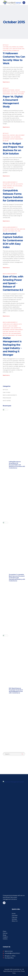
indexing (9, 185)
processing (18, 185)
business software (8, 90)
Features (14, 917)
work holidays (7, 50)
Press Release (7, 397)
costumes (6, 46)
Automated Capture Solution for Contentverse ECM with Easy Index (13, 240)
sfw (23, 48)
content (12, 135)
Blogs (4, 935)
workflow (10, 187)
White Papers (7, 400)
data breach (14, 324)
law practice (13, 331)
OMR (19, 230)
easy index (11, 230)
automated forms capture (11, 229)
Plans (4, 931)
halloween (12, 46)
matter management (15, 333)
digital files (14, 91)
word (4, 187)
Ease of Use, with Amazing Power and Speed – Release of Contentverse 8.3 (13, 283)
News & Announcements (10, 182)
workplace (15, 50)
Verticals (14, 919)
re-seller (6, 140)
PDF (14, 185)
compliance (6, 324)
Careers (5, 939)
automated (6, 184)
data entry (19, 184)
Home (13, 913)
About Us (14, 921)
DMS (17, 135)
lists (10, 48)
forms (5, 185)
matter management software (12, 335)
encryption (17, 327)
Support (5, 937)
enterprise (17, 137)
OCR (16, 230)
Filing (15, 93)
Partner (5, 933)
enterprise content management (13, 138)
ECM (12, 93)
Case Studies (6, 392)
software (21, 93)
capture (12, 184)
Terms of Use (16, 971)
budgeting (6, 135)
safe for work (17, 48)
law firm (5, 331)
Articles (5, 45)
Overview (14, 915)
